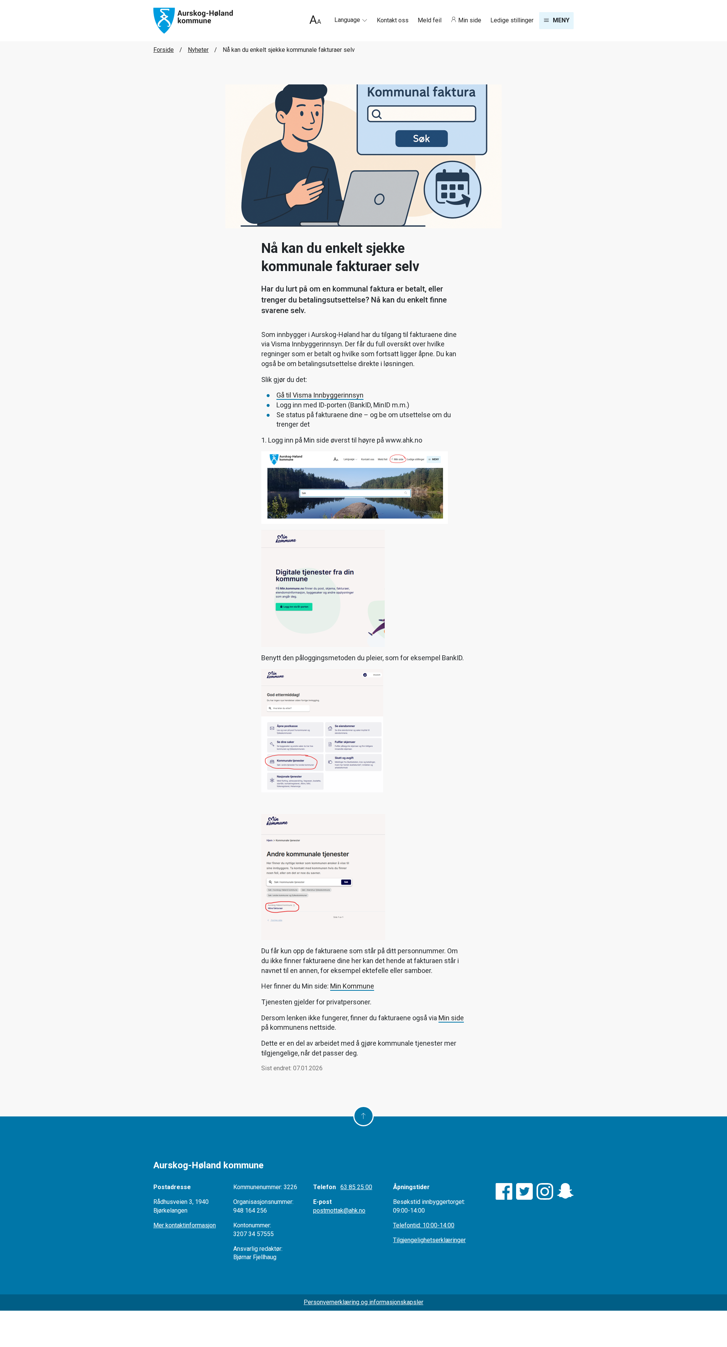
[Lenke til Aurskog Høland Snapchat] (565, 1191)
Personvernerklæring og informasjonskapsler (363, 1302)
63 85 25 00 (356, 1187)
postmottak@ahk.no (339, 1210)
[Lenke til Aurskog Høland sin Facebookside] (504, 1191)
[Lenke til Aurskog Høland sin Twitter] (524, 1191)
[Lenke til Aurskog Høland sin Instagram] (545, 1191)
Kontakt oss (393, 20)
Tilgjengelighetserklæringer (429, 1240)
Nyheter (198, 49)
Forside (163, 49)
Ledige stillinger (512, 20)
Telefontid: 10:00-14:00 (423, 1225)
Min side (470, 20)
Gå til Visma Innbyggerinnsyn (320, 395)
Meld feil (430, 20)
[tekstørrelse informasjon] (315, 21)
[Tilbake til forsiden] (193, 20)
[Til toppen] (363, 1116)
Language (348, 19)
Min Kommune (352, 986)
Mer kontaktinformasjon (184, 1225)
